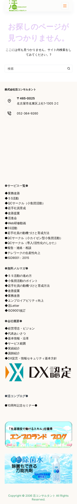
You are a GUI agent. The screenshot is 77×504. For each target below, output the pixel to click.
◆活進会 (11, 218)
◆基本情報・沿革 (17, 338)
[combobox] (35, 68)
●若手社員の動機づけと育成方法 (27, 233)
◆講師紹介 (12, 353)
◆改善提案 (12, 213)
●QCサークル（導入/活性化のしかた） (31, 243)
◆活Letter (12, 305)
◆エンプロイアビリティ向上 (24, 300)
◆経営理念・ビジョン (20, 328)
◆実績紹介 (12, 348)
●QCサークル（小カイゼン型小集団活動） (34, 238)
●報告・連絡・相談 (18, 248)
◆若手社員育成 (15, 208)
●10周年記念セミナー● (21, 405)
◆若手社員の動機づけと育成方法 (27, 285)
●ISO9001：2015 (17, 258)
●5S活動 (11, 228)
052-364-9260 (27, 113)
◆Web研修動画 (15, 223)
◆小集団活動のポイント (21, 281)
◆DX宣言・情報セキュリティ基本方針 (31, 358)
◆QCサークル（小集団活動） (25, 203)
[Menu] (65, 6)
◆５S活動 (12, 198)
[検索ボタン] (68, 68)
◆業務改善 (12, 193)
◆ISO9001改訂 (15, 310)
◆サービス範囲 (15, 343)
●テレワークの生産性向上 (22, 253)
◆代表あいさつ (15, 333)
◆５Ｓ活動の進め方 (18, 276)
